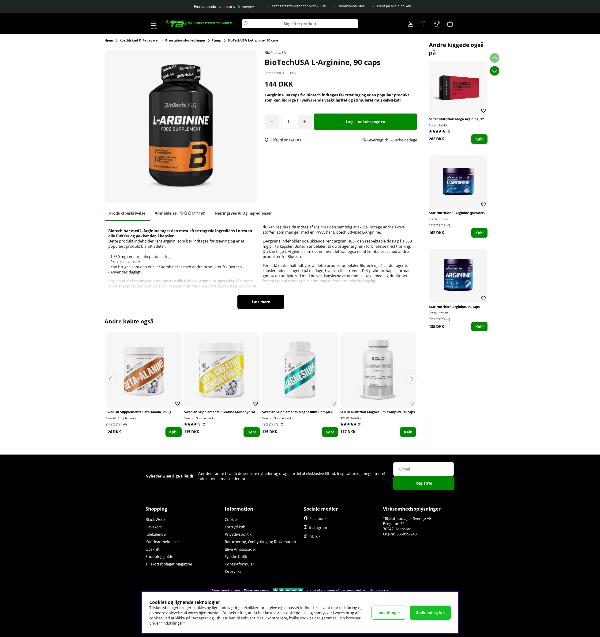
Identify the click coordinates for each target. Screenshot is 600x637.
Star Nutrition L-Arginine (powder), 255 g (462, 213)
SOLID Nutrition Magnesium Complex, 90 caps (377, 412)
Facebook (318, 518)
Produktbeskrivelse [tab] (127, 213)
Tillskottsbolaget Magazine (169, 564)
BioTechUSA (275, 52)
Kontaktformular (239, 564)
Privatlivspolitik (238, 534)
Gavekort (154, 527)
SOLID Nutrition (351, 418)
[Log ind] (410, 24)
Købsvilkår (234, 571)
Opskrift (153, 549)
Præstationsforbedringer (185, 40)
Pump (216, 40)
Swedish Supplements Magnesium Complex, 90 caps (304, 412)
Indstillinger (388, 612)
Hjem (109, 40)
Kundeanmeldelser (162, 541)
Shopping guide (159, 556)
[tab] (180, 213)
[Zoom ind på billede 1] (181, 126)
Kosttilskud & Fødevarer (139, 40)
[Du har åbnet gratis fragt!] (272, 122)
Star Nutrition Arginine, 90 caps (454, 306)
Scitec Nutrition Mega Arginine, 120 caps (461, 119)
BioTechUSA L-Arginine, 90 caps (253, 40)
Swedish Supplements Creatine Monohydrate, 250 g (225, 412)
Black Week (155, 519)
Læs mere (261, 301)
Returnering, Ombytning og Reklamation (260, 541)
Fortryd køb (235, 527)
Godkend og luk (430, 612)
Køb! (479, 139)
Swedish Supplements (121, 418)
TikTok (314, 536)
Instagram (318, 527)
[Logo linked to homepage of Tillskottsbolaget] (199, 23)
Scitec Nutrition (439, 125)
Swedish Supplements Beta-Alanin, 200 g (138, 412)
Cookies (232, 519)
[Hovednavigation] (154, 23)
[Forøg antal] (305, 122)
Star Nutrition (438, 219)
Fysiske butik (236, 556)
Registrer (424, 483)
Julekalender (156, 534)
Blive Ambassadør (240, 549)
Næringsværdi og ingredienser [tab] (243, 213)
